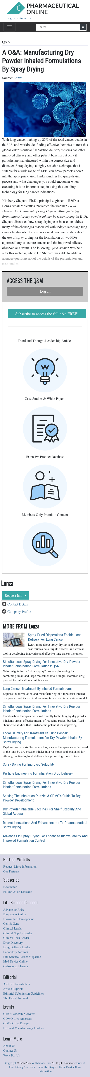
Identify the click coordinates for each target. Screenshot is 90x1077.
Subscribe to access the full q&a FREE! (46, 313)
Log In (11, 18)
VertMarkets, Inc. (41, 1063)
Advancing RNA (13, 909)
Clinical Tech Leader (16, 938)
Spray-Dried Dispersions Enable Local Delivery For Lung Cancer (55, 637)
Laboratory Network (15, 952)
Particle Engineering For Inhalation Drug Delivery (38, 773)
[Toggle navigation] (9, 27)
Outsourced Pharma (15, 966)
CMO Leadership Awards (19, 1014)
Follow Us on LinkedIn (17, 892)
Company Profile (19, 611)
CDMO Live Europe (16, 1023)
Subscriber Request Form (51, 1067)
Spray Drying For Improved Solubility (29, 764)
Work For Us (11, 1055)
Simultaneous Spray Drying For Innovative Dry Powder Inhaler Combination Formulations (41, 708)
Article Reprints (13, 989)
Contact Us (10, 1050)
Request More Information (19, 866)
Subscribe (25, 18)
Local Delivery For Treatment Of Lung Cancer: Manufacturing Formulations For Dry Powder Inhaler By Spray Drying (42, 737)
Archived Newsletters (16, 984)
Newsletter (10, 887)
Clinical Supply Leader (17, 933)
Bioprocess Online (14, 914)
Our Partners (11, 871)
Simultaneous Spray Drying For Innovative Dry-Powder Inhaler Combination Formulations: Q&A (41, 663)
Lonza (18, 77)
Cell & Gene (11, 923)
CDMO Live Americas (17, 1018)
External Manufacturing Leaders (23, 1028)
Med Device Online (15, 961)
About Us (9, 1046)
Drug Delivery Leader (16, 947)
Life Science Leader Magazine (22, 957)
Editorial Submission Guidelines (23, 993)
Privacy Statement (25, 1067)
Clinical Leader (12, 928)
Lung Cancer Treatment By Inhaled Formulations (37, 688)
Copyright (10, 1063)
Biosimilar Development (18, 919)
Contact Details (18, 604)
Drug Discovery (13, 942)
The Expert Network (16, 998)
